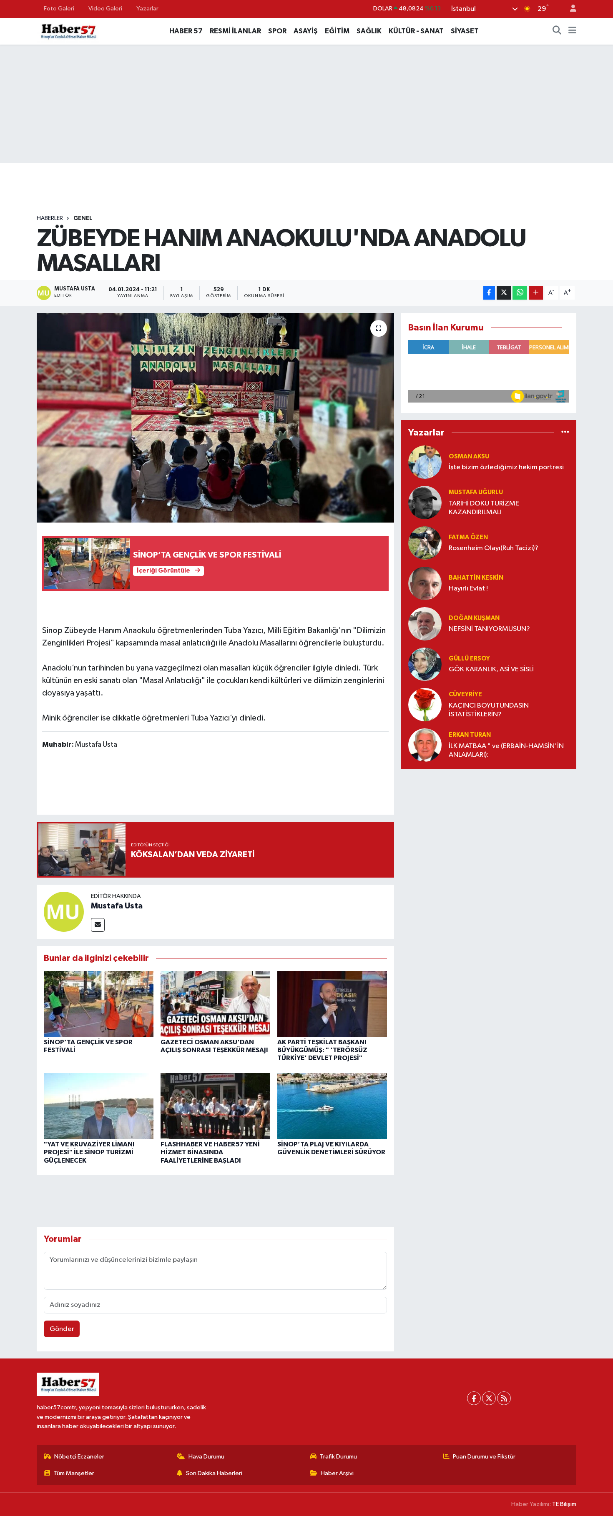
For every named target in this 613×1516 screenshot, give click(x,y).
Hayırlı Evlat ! (468, 588)
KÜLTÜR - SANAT (416, 31)
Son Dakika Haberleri (214, 1473)
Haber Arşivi (337, 1473)
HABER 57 (186, 31)
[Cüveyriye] (425, 704)
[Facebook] (474, 1398)
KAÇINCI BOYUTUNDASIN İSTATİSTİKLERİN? (489, 710)
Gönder (62, 1329)
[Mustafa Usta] (64, 911)
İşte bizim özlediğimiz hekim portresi (506, 467)
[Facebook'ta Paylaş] (489, 293)
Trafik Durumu (338, 1456)
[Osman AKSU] (425, 461)
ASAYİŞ (306, 31)
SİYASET (465, 31)
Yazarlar (147, 8)
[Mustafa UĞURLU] (425, 502)
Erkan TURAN (470, 735)
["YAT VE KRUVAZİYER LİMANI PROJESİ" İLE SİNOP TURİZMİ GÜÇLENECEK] (98, 1105)
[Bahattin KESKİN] (425, 583)
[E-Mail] (98, 925)
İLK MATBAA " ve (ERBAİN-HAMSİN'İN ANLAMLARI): (506, 750)
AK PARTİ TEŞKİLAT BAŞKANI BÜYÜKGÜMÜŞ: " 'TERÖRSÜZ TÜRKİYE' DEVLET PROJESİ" (322, 1050)
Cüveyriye (465, 694)
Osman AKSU (469, 456)
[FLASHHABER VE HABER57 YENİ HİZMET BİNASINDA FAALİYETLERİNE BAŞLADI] (215, 1105)
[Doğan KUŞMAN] (425, 623)
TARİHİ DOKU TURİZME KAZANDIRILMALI (484, 508)
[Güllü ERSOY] (425, 664)
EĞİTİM (337, 31)
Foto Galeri (59, 8)
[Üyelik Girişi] (569, 9)
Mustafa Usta (117, 906)
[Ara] (557, 31)
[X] (489, 1398)
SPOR (277, 31)
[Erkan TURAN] (425, 744)
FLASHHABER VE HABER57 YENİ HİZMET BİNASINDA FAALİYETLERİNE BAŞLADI (210, 1152)
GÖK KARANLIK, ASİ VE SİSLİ (491, 669)
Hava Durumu (206, 1456)
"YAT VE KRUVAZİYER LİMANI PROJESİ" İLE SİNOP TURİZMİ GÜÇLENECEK (89, 1152)
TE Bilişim (564, 1504)
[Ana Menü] (572, 31)
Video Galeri (105, 8)
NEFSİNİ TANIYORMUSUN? (489, 629)
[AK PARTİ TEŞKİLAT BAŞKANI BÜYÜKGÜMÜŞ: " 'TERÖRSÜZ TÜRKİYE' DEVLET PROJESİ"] (332, 1003)
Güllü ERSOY (469, 658)
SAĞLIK (369, 31)
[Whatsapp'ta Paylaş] (520, 293)
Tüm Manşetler (73, 1473)
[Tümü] (565, 432)
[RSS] (504, 1398)
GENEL (82, 218)
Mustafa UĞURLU (476, 492)
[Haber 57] (68, 31)
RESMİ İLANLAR (235, 31)
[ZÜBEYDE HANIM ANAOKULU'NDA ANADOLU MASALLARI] (215, 417)
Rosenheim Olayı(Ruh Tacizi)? (493, 548)
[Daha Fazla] (536, 293)
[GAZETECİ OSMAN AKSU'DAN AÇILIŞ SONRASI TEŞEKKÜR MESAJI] (215, 1003)
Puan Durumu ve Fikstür (484, 1456)
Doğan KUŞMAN (474, 618)
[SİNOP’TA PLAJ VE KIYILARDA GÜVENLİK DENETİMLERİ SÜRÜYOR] (332, 1105)
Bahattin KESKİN (476, 578)
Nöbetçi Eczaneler (79, 1456)
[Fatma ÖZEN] (425, 542)
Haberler (50, 218)
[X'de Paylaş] (504, 293)
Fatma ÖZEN (468, 537)
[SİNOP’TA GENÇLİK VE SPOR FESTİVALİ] (98, 1003)
